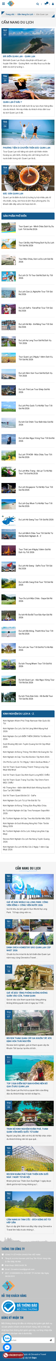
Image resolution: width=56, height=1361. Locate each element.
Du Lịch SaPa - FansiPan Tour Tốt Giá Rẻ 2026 (36, 309)
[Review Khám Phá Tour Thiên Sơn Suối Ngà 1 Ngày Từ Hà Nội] (29, 1158)
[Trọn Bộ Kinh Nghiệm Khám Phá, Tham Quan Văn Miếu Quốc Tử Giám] (29, 1113)
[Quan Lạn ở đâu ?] (28, 86)
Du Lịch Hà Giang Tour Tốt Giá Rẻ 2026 (36, 519)
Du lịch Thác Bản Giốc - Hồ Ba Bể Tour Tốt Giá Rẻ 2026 (36, 697)
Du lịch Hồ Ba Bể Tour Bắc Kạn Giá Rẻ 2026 (35, 616)
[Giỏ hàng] (45, 3)
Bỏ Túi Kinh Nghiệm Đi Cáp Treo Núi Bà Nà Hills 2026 (26, 818)
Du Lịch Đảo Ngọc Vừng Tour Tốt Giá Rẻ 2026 (36, 439)
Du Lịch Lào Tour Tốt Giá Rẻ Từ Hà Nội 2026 (36, 648)
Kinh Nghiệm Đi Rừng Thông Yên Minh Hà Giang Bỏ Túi (27, 752)
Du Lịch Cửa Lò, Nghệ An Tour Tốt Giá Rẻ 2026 (36, 293)
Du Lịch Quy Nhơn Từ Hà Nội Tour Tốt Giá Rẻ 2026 (35, 504)
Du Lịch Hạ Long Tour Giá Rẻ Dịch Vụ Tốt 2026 (35, 341)
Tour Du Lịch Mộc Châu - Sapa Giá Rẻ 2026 (35, 599)
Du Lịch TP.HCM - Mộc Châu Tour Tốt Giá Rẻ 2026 (35, 456)
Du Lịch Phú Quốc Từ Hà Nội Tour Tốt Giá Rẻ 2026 (35, 407)
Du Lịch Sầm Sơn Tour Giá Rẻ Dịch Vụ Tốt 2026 (35, 374)
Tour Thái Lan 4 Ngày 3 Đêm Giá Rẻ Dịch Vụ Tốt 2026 (35, 550)
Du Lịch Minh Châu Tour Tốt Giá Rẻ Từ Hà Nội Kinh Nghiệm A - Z (36, 534)
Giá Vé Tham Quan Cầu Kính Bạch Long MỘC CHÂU (26, 775)
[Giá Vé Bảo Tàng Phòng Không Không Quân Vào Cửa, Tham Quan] (29, 977)
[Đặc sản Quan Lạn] (28, 178)
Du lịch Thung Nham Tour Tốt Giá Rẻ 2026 (35, 665)
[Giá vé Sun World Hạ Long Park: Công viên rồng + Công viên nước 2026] (29, 886)
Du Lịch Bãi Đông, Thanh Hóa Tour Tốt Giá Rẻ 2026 (36, 632)
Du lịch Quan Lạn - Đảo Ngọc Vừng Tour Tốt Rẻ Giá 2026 (36, 681)
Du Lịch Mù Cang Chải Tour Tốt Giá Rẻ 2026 (36, 583)
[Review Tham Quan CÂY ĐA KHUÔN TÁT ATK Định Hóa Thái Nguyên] (29, 1022)
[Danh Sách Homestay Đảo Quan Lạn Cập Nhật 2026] (29, 932)
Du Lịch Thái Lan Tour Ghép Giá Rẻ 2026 (34, 390)
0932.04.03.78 (20, 1265)
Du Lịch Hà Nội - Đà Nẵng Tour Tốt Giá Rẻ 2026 (36, 325)
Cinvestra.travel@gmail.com (23, 1269)
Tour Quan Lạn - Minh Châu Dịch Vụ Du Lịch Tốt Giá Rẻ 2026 (36, 227)
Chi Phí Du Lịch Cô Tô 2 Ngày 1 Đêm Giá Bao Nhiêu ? (26, 762)
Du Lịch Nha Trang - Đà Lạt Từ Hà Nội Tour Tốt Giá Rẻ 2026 (35, 472)
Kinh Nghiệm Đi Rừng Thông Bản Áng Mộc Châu (25, 805)
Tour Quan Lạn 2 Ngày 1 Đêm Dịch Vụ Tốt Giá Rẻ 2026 (36, 358)
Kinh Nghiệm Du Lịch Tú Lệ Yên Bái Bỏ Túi (22, 800)
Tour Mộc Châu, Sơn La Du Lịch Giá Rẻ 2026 (36, 260)
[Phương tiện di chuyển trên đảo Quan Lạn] (28, 132)
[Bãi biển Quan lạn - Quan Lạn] (28, 41)
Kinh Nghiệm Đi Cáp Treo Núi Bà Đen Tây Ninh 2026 (26, 757)
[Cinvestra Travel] (11, 3)
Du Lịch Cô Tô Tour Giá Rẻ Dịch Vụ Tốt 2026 (36, 276)
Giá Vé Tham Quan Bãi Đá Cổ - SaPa (19, 795)
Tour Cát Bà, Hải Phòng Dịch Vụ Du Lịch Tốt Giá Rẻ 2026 (36, 244)
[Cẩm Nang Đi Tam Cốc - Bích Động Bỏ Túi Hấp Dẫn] (29, 1204)
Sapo (34, 1358)
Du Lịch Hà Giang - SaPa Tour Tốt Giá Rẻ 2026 (35, 567)
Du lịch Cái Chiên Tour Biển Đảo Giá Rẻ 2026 (36, 423)
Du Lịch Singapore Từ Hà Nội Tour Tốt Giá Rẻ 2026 (36, 488)
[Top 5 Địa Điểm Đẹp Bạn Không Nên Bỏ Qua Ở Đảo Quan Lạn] (29, 1068)
